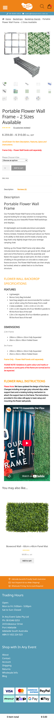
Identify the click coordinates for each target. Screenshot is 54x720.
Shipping (6, 665)
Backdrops (18, 19)
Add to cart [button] (27, 560)
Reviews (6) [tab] (22, 189)
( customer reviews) (21, 127)
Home (8, 19)
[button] (48, 33)
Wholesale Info (10, 672)
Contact (6, 658)
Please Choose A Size (10, 157)
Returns (6, 669)
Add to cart (18, 168)
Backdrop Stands (32, 19)
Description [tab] (8, 189)
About (5, 654)
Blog (4, 676)
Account (6, 661)
